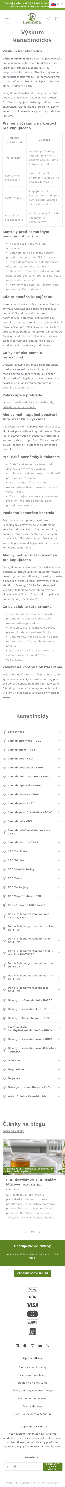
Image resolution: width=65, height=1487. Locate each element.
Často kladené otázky (32, 1367)
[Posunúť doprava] (39, 1232)
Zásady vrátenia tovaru (32, 1375)
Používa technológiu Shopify (44, 1483)
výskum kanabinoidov (16, 402)
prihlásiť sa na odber (52, 1467)
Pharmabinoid (22, 1483)
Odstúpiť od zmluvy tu (32, 1382)
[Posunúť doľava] (25, 1232)
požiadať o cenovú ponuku (19, 407)
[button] (7, 18)
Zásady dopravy (32, 1406)
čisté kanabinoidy (42, 402)
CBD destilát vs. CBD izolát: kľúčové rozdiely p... (31, 1182)
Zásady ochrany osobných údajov (32, 1390)
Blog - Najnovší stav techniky (32, 1414)
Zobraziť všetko (13, 1131)
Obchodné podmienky (32, 1398)
